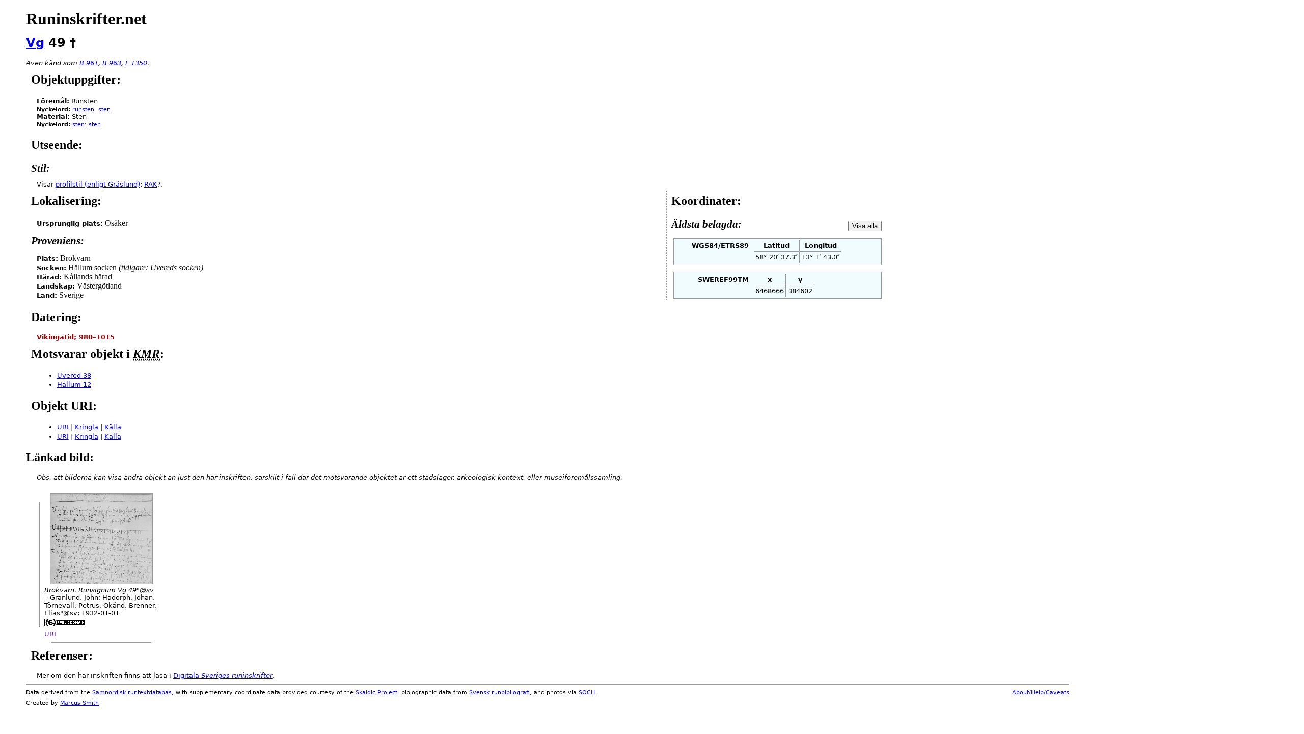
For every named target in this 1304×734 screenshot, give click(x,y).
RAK (150, 184)
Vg (35, 43)
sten (104, 109)
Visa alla (865, 226)
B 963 (111, 63)
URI (63, 427)
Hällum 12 (74, 384)
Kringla (86, 427)
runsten (83, 109)
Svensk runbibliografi (499, 692)
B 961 (88, 63)
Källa (112, 427)
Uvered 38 (74, 375)
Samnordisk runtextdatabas (132, 692)
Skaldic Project (376, 692)
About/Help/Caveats (1040, 692)
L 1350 (136, 63)
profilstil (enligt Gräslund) (98, 184)
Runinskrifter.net (86, 19)
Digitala (223, 675)
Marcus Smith (79, 703)
